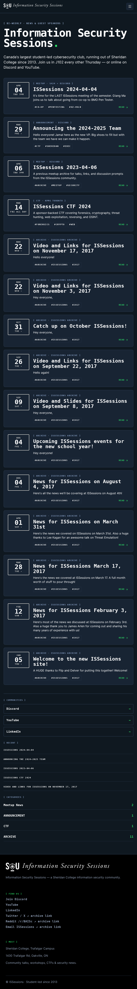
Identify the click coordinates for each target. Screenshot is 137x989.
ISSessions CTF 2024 (17, 778)
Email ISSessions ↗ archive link (33, 927)
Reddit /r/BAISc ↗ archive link (32, 921)
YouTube (68, 720)
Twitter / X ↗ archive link (29, 916)
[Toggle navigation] (129, 6)
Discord (68, 708)
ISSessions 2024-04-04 (19, 750)
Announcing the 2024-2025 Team (24, 759)
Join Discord (16, 899)
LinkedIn (68, 731)
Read (122, 107)
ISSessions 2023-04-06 (19, 768)
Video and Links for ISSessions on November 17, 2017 (40, 787)
